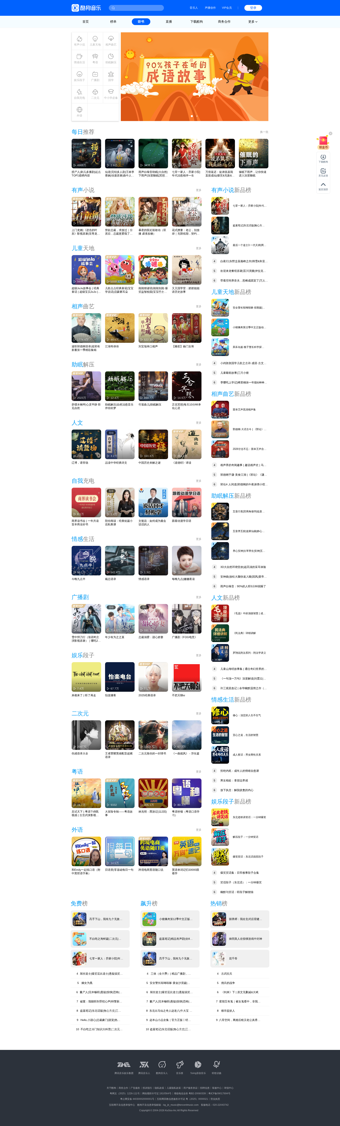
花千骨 (233, 958)
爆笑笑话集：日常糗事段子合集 (236, 872)
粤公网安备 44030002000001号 (137, 1099)
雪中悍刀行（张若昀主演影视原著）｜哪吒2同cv (86, 639)
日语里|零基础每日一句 (119, 869)
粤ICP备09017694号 (219, 1093)
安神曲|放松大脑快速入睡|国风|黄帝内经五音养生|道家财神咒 (239, 577)
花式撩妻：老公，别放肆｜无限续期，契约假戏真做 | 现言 (186, 232)
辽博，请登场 (80, 462)
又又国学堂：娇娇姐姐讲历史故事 (186, 290)
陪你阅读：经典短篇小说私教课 (119, 522)
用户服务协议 (190, 1088)
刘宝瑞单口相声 (148, 346)
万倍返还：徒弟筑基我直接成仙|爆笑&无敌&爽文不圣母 (220, 173)
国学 (111, 80)
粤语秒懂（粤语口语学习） (186, 813)
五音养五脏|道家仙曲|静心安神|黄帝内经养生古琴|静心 (249, 531)
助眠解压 (110, 62)
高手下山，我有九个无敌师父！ (105, 919)
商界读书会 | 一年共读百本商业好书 (85, 522)
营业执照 (215, 1099)
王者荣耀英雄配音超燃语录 (119, 755)
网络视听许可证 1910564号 (156, 1093)
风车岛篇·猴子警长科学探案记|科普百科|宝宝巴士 (248, 347)
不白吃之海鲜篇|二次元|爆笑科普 (105, 939)
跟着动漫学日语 (181, 520)
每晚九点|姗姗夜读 (183, 579)
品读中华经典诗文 (116, 462)
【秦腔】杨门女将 (183, 346)
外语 (79, 115)
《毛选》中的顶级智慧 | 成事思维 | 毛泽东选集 (249, 613)
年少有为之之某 (114, 637)
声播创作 (210, 7)
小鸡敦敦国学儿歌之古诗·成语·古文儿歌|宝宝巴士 (238, 364)
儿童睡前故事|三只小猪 (231, 372)
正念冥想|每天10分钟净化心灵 (186, 406)
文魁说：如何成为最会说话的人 (152, 522)
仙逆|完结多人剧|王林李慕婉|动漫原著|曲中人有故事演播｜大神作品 (119, 173)
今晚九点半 (78, 579)
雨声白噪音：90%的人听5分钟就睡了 (240, 586)
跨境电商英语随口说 (151, 869)
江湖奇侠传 (112, 346)
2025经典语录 (147, 695)
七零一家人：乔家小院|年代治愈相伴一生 (186, 173)
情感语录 (144, 579)
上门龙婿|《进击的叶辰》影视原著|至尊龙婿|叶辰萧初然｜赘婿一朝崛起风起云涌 (86, 232)
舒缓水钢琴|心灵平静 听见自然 (86, 406)
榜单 (113, 21)
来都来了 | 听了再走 (84, 695)
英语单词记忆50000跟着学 (185, 871)
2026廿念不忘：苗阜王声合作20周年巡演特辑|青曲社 (249, 449)
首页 (85, 21)
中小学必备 (111, 97)
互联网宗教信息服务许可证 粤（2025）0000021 (182, 1099)
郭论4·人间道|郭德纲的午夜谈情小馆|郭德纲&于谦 (238, 485)
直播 (169, 21)
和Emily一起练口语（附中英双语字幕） (86, 871)
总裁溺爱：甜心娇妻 (151, 637)
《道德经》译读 (181, 462)
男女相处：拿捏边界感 (231, 780)
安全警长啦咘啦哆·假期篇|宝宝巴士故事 (249, 307)
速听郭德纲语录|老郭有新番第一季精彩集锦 (86, 348)
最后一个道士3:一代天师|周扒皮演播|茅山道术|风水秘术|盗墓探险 (249, 245)
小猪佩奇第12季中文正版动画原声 (249, 327)
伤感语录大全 (80, 753)
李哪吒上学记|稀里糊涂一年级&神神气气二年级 (239, 383)
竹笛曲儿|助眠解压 (150, 404)
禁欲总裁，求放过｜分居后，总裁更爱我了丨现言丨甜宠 (119, 232)
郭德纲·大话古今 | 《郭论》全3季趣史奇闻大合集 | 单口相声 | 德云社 (249, 429)
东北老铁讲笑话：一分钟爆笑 (249, 817)
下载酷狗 (196, 21)
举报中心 (229, 1088)
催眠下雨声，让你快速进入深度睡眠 (252, 173)
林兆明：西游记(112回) (153, 811)
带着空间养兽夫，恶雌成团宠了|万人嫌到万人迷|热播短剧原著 (239, 281)
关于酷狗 (111, 1088)
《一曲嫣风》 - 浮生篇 (185, 753)
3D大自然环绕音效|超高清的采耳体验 (240, 567)
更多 (198, 190)
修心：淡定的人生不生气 (247, 715)
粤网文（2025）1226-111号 (125, 1093)
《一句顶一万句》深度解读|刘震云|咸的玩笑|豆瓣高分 (238, 679)
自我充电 (79, 97)
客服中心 (217, 1088)
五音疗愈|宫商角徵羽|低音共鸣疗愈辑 (249, 511)
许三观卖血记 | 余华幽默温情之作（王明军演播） (239, 689)
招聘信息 (205, 1088)
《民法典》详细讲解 (244, 633)
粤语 (95, 62)
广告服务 (135, 1088)
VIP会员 (227, 7)
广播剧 (95, 80)
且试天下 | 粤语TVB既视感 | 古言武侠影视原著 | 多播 (85, 813)
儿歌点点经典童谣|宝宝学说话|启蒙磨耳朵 (119, 290)
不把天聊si (178, 695)
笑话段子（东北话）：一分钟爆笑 (238, 882)
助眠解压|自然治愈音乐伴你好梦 (119, 406)
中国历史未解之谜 (150, 462)
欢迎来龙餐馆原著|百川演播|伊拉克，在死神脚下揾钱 (238, 271)
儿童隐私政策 (174, 1088)
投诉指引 (147, 1088)
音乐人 (194, 7)
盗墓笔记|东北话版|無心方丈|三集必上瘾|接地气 (249, 225)
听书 (141, 21)
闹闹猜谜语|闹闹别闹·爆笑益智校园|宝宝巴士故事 (153, 290)
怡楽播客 (110, 695)
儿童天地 (95, 44)
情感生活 (79, 62)
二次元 (95, 97)
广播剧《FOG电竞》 (184, 637)
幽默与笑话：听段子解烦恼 (233, 892)
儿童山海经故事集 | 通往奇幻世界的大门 (239, 669)
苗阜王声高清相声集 (244, 409)
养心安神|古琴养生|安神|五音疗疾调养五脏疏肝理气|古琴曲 (250, 551)
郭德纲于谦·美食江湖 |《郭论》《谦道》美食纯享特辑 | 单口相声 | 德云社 (237, 475)
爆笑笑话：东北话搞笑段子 (248, 856)
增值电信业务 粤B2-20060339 (190, 1093)
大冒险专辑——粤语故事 (119, 813)
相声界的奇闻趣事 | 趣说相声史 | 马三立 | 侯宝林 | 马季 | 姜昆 (238, 465)
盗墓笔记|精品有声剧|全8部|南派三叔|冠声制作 (174, 939)
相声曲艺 (110, 44)
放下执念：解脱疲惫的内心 (233, 790)
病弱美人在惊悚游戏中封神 (245, 938)
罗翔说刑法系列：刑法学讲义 (249, 652)
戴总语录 (110, 579)
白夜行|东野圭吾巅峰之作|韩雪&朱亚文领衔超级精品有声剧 (239, 262)
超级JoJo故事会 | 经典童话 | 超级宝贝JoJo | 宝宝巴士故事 (85, 290)
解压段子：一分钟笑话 (245, 836)
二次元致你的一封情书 (152, 753)
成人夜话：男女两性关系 (247, 754)
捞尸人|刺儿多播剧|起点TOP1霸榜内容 (86, 173)
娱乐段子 (79, 80)
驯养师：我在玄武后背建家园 (245, 919)
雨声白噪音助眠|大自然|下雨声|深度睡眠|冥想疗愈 (153, 173)
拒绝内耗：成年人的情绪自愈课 (236, 770)
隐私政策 (159, 1088)
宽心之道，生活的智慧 (245, 735)
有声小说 (79, 44)
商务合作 (224, 21)
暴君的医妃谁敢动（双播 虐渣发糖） (152, 231)
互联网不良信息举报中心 (122, 1105)
